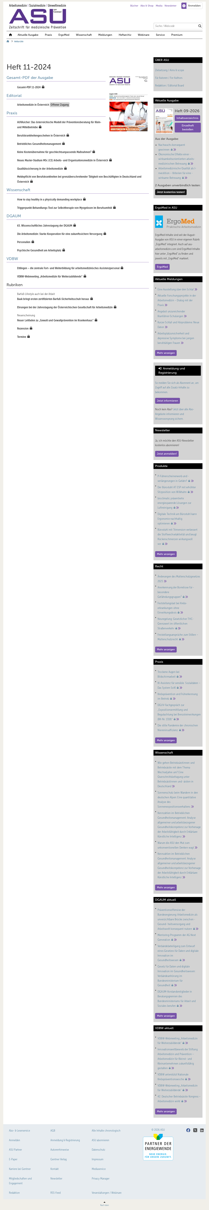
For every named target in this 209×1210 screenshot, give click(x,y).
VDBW (12, 259)
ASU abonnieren (100, 1140)
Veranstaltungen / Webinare (106, 1192)
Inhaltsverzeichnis (187, 118)
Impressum (97, 1159)
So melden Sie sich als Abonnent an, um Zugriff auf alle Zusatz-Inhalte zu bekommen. (177, 387)
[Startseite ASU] (106, 16)
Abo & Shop (146, 5)
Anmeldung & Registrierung (65, 1140)
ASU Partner (15, 1149)
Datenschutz (98, 1149)
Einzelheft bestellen (188, 127)
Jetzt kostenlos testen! (171, 192)
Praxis (48, 34)
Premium (177, 34)
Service (160, 34)
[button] (105, 35)
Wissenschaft (84, 34)
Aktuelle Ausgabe (28, 34)
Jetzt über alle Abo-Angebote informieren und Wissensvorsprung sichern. (174, 414)
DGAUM (14, 216)
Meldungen (105, 34)
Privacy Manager (100, 1178)
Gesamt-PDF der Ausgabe (30, 78)
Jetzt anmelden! (167, 453)
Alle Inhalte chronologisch (106, 1130)
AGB (52, 1130)
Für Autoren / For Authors (168, 77)
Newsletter (170, 5)
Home (10, 35)
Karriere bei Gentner (20, 1169)
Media (159, 5)
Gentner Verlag (58, 1159)
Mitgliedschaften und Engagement (20, 1181)
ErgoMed (63, 34)
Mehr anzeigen (166, 353)
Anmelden (14, 1140)
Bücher (134, 5)
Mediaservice (99, 1169)
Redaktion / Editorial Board (169, 85)
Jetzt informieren (167, 400)
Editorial (14, 95)
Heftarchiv (125, 34)
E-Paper (13, 1159)
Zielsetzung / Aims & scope (169, 70)
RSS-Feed (55, 1192)
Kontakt (54, 1169)
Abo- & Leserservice (19, 1130)
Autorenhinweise (59, 1149)
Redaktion (14, 1192)
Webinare (143, 34)
